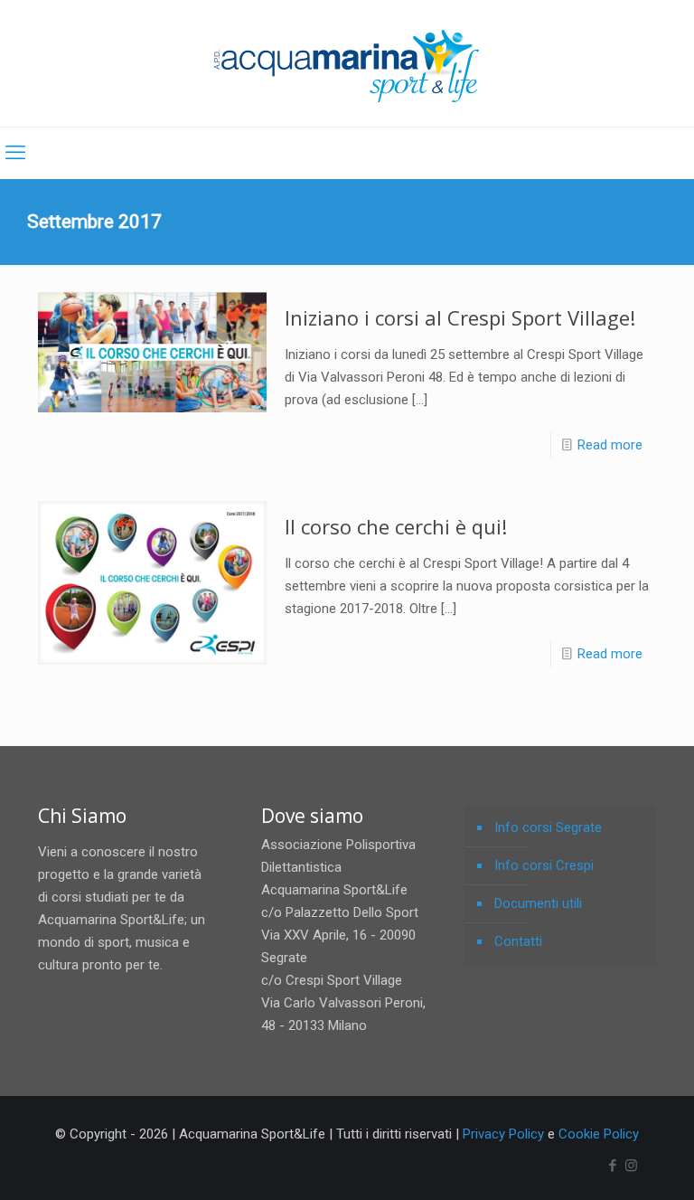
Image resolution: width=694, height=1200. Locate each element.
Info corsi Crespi (544, 865)
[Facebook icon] (612, 1165)
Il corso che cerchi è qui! (396, 526)
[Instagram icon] (631, 1165)
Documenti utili (538, 903)
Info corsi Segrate (548, 827)
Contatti (518, 941)
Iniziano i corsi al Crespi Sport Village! (460, 317)
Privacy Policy (503, 1134)
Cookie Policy (598, 1134)
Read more (609, 445)
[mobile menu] (15, 152)
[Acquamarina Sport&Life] (347, 63)
